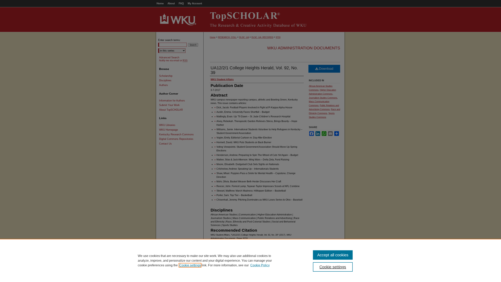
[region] (250, 260)
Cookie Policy (260, 265)
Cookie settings (190, 265)
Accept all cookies (332, 255)
